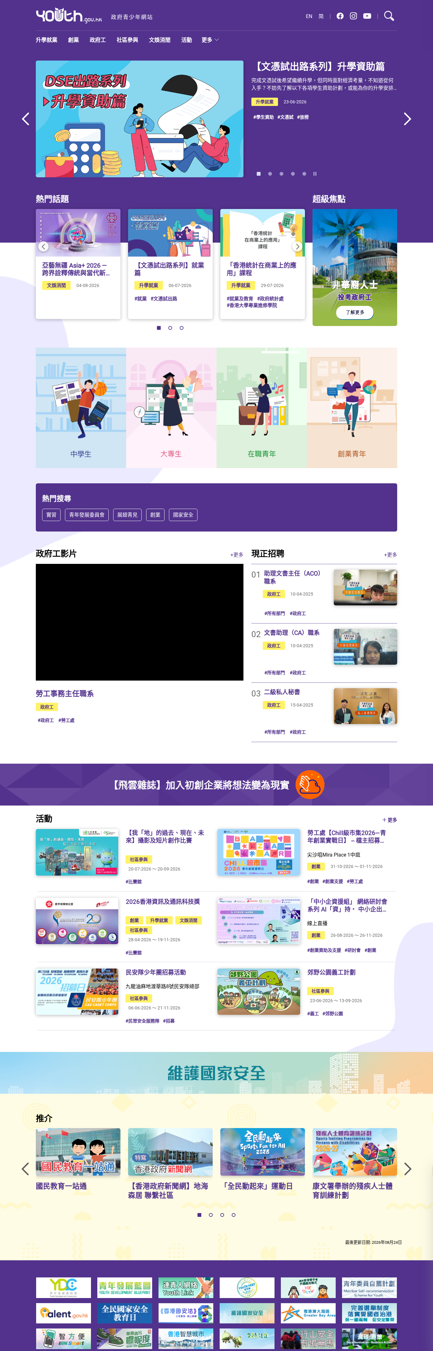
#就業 (140, 298)
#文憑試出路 (164, 298)
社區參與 (127, 39)
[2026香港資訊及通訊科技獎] (77, 921)
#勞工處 (66, 720)
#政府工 (46, 720)
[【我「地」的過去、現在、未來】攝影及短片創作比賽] (77, 852)
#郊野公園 (332, 1013)
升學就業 (46, 39)
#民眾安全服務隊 (142, 1021)
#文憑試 (285, 117)
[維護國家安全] (216, 1073)
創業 (73, 39)
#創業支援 (332, 881)
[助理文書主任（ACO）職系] (365, 587)
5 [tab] (304, 173)
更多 (207, 39)
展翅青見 (127, 514)
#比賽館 (134, 881)
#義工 (313, 1013)
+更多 (236, 554)
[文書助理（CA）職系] (365, 647)
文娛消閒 (160, 39)
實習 (51, 514)
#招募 (169, 1021)
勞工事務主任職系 (65, 693)
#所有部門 (274, 613)
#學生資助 (263, 117)
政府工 (98, 39)
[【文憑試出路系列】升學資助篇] (139, 119)
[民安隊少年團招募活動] (77, 992)
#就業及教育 (240, 298)
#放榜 (303, 117)
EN (309, 16)
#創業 (313, 881)
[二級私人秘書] (365, 706)
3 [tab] (281, 173)
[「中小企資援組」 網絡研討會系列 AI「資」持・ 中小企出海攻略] (258, 921)
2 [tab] (270, 173)
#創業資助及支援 (324, 950)
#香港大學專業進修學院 (252, 305)
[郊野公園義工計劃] (258, 992)
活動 (186, 39)
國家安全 (183, 514)
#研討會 (353, 950)
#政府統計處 (270, 298)
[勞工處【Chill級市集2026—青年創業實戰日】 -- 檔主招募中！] (258, 852)
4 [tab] (292, 173)
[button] (340, 16)
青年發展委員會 (87, 514)
